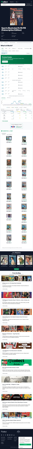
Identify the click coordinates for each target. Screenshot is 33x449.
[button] (13, 267)
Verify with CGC (28, 110)
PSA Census (9, 97)
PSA (9, 48)
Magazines (6, 42)
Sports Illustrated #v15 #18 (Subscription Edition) (24, 42)
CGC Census (3, 97)
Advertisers (3, 440)
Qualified (13, 50)
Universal (4, 50)
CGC (2, 48)
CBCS (6, 48)
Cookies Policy (27, 441)
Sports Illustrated (12, 42)
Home (1, 42)
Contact (15, 440)
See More (16, 269)
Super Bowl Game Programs (6, 286)
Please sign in (20, 66)
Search (20, 48)
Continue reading (4, 322)
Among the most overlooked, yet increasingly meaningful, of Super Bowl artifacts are (15, 285)
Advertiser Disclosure (29, 5)
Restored (17, 50)
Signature (9, 50)
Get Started (5, 61)
